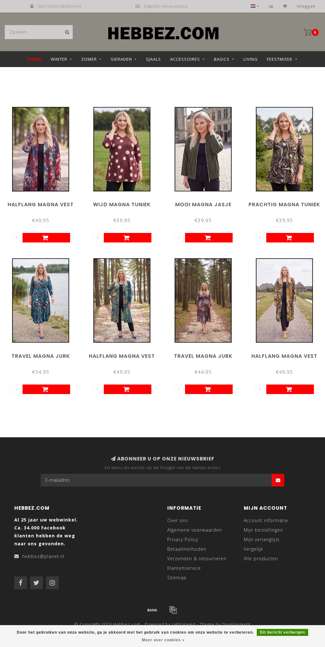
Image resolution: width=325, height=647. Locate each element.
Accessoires (185, 59)
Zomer (89, 59)
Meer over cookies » (163, 640)
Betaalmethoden (186, 549)
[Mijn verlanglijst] (285, 6)
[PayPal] (173, 610)
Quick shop (43, 202)
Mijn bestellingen (263, 530)
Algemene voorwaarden (194, 530)
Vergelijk (253, 549)
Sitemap (177, 578)
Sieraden (121, 59)
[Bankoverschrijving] (152, 610)
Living (250, 59)
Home (35, 59)
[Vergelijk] (271, 6)
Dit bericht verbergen (282, 632)
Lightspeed (184, 624)
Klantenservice (184, 568)
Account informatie (266, 520)
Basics (221, 59)
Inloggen (306, 6)
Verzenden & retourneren (197, 558)
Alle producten (261, 558)
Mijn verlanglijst (262, 539)
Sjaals (153, 59)
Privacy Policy (182, 539)
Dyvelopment (236, 624)
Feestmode (280, 59)
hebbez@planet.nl (43, 556)
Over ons (177, 520)
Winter (59, 59)
